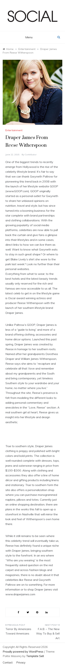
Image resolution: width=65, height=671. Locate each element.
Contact (8, 662)
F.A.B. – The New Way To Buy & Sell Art (48, 633)
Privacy (20, 662)
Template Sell (35, 656)
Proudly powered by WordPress (23, 651)
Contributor (30, 154)
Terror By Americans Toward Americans (18, 631)
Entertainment (13, 130)
